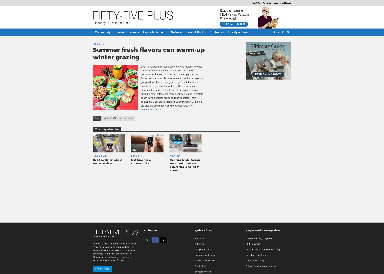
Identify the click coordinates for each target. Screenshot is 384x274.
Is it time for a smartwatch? (141, 162)
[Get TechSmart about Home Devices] (109, 143)
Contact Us (200, 266)
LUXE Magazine (253, 244)
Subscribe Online (203, 271)
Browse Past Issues (282, 3)
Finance (134, 32)
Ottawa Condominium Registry (261, 266)
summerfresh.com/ (151, 109)
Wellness (176, 32)
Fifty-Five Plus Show (256, 255)
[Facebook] (155, 240)
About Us (256, 3)
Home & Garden (154, 32)
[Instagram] (163, 240)
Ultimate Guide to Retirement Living (263, 249)
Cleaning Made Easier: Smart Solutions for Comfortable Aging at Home (185, 165)
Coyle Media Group (255, 260)
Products (98, 44)
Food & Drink (195, 32)
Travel (120, 32)
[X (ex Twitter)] (147, 240)
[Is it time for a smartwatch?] (147, 143)
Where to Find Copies (205, 260)
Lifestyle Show (238, 32)
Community (102, 32)
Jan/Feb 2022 (109, 118)
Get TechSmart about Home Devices (107, 162)
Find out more (102, 268)
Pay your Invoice (203, 249)
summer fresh (126, 118)
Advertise (267, 3)
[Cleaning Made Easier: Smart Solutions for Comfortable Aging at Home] (186, 143)
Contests (216, 32)
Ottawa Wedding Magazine (259, 238)
